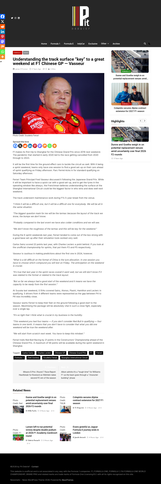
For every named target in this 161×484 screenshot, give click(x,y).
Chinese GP (60, 353)
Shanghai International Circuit (74, 357)
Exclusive (92, 43)
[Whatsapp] (49, 146)
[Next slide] (144, 120)
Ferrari (99, 353)
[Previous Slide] (141, 120)
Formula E (69, 43)
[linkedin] (18, 18)
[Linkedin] (30, 146)
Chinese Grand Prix (77, 353)
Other (103, 43)
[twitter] (12, 18)
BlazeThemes (67, 480)
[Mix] (45, 146)
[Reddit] (25, 146)
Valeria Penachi (34, 440)
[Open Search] (145, 44)
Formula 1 (55, 43)
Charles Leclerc (44, 353)
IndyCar (81, 43)
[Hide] (1, 62)
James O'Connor (21, 69)
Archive (116, 43)
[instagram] (15, 18)
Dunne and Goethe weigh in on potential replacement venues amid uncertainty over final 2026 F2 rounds (130, 78)
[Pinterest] (35, 146)
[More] (54, 146)
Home (44, 43)
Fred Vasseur (33, 357)
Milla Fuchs (32, 410)
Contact (35, 466)
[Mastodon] (40, 146)
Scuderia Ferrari (50, 357)
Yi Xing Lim (79, 407)
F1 (91, 353)
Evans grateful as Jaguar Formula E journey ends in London (86, 430)
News (26, 53)
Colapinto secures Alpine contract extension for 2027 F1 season (88, 400)
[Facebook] (15, 146)
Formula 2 (126, 71)
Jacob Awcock (80, 437)
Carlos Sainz (27, 353)
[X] (20, 146)
